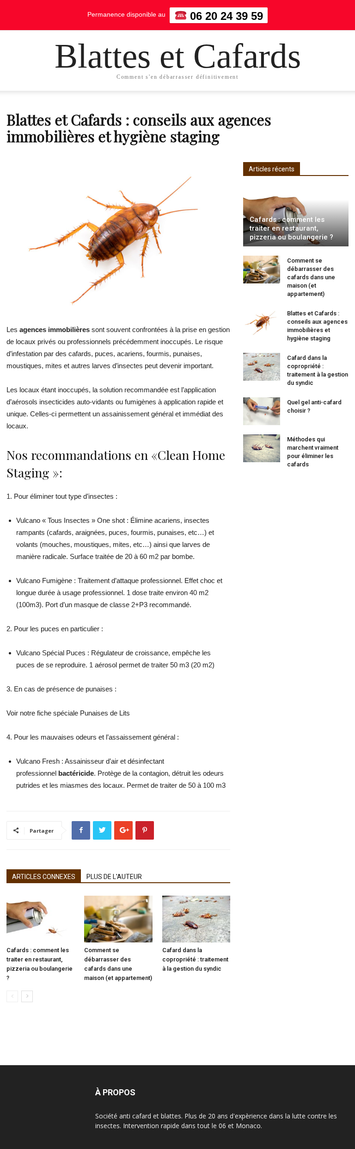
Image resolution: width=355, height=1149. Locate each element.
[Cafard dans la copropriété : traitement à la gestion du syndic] (196, 919)
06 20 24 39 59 (225, 15)
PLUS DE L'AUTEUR (114, 876)
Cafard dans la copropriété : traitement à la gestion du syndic (195, 959)
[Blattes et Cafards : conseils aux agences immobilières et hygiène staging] (261, 322)
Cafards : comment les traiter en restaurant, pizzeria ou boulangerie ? (291, 228)
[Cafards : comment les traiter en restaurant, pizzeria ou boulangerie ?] (40, 919)
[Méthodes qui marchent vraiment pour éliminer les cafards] (261, 448)
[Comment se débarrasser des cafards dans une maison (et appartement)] (118, 919)
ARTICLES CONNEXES (43, 876)
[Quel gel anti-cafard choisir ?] (261, 411)
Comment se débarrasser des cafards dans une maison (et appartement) (311, 277)
